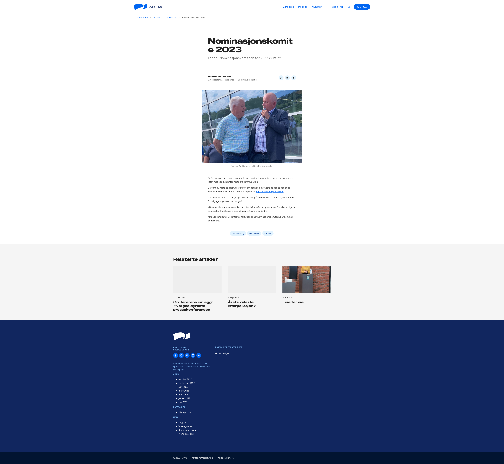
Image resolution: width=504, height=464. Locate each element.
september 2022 (186, 383)
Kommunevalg (238, 233)
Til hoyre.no (142, 17)
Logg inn (337, 7)
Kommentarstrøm (187, 430)
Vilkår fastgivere (225, 457)
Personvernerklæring (202, 457)
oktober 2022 (185, 379)
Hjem (158, 17)
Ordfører (268, 233)
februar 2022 (184, 394)
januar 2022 (184, 398)
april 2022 (183, 386)
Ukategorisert (185, 412)
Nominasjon (254, 233)
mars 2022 (183, 390)
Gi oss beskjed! (222, 353)
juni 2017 (182, 402)
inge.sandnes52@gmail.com (270, 191)
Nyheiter (173, 17)
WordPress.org (186, 433)
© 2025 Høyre (180, 457)
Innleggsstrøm (185, 426)
